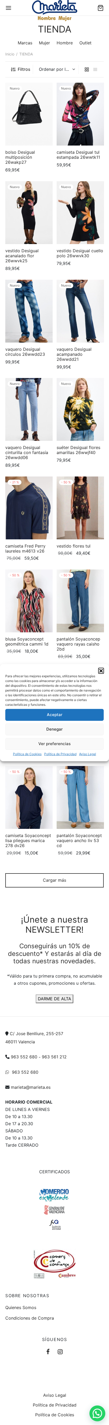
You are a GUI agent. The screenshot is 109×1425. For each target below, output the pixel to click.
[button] (101, 670)
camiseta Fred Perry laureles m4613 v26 (25, 548)
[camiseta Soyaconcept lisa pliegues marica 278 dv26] (29, 797)
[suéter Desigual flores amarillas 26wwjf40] (80, 409)
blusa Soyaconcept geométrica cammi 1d (26, 641)
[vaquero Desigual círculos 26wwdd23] (29, 311)
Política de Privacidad (60, 754)
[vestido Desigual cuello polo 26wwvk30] (80, 212)
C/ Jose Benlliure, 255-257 (36, 1033)
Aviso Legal (87, 754)
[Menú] (8, 8)
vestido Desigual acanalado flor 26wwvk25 (22, 255)
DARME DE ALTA (54, 998)
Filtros (24, 69)
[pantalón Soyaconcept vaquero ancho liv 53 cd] (80, 797)
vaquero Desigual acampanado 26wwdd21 (74, 354)
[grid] (87, 69)
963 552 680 (24, 1056)
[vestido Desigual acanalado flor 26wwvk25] (29, 212)
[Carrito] (100, 8)
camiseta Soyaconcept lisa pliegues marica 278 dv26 (28, 840)
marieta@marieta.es (31, 1087)
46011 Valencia (20, 1041)
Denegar (54, 729)
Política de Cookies (27, 754)
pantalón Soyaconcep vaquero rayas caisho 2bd (78, 644)
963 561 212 (54, 1056)
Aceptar (54, 714)
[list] (95, 69)
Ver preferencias (54, 743)
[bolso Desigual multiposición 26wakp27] (29, 114)
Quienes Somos (20, 1307)
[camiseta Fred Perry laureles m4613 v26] (29, 507)
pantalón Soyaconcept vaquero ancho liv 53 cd (79, 840)
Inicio (9, 54)
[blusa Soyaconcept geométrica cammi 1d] (29, 600)
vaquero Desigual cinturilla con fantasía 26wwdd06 (26, 452)
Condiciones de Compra (29, 1318)
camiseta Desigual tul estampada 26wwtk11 (78, 154)
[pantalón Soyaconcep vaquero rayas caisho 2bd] (80, 600)
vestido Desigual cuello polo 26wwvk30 (80, 253)
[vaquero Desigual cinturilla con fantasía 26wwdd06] (29, 409)
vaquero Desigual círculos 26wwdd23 (25, 352)
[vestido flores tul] (80, 507)
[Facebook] (48, 1352)
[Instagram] (60, 1352)
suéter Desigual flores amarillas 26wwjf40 (78, 450)
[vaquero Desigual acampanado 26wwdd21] (80, 311)
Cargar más (54, 880)
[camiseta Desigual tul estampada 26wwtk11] (80, 114)
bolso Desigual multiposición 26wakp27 (20, 157)
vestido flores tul (73, 546)
